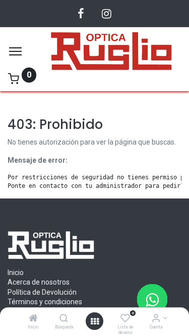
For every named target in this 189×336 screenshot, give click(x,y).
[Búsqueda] (64, 319)
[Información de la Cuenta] (156, 319)
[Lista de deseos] (125, 319)
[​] (81, 13)
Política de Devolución (42, 292)
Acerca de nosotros (39, 282)
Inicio (16, 272)
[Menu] (15, 51)
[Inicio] (33, 319)
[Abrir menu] (95, 321)
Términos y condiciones (45, 302)
